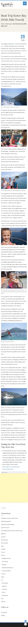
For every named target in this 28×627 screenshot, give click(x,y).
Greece (3, 552)
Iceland (3, 549)
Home (2, 24)
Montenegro (8, 24)
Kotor (13, 44)
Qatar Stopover (5, 527)
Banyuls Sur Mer (6, 558)
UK (2, 580)
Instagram (4, 612)
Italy (2, 546)
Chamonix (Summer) (7, 567)
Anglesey (4, 586)
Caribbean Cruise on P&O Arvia (9, 518)
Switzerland (4, 543)
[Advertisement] (14, 488)
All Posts (3, 601)
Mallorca (3, 533)
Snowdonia (5, 583)
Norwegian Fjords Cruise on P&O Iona (11, 530)
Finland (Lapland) (6, 521)
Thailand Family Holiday (7, 524)
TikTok (3, 615)
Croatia (3, 536)
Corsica (3, 573)
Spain (2, 577)
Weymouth (5, 595)
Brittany (4, 564)
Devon (3, 592)
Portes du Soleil (6, 570)
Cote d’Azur (5, 561)
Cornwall (4, 589)
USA (2, 598)
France (3, 555)
